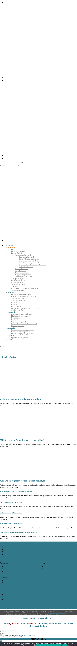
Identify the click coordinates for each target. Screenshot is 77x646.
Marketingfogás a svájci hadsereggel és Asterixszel (16, 491)
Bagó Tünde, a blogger (10, 548)
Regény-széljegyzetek (18, 322)
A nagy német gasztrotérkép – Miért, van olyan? (23, 481)
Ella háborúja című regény (20, 316)
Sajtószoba (11, 328)
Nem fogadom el (47, 645)
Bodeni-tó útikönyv (9, 591)
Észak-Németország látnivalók (29, 261)
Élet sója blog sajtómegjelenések (22, 334)
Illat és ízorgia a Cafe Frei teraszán (11, 502)
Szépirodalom (12, 312)
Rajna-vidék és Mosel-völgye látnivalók (32, 265)
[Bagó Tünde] (40, 77)
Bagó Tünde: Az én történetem (13, 546)
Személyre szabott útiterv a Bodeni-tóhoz (16, 593)
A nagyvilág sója (17, 279)
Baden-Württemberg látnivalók (29, 259)
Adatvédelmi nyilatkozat (11, 599)
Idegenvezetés (20, 300)
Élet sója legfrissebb (18, 251)
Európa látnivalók (17, 253)
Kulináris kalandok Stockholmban (11, 523)
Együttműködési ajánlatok (20, 338)
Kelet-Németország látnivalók (29, 263)
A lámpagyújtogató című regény (22, 314)
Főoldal (10, 245)
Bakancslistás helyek (18, 281)
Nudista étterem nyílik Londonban (11, 513)
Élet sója (10, 249)
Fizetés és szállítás (9, 598)
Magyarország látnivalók (23, 275)
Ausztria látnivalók (21, 269)
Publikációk (15, 320)
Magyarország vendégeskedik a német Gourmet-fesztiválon (18, 532)
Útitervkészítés (20, 298)
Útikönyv (14, 302)
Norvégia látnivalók (22, 273)
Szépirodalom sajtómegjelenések (22, 330)
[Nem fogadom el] (68, 645)
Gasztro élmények (17, 282)
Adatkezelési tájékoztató (59, 645)
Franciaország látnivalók (23, 277)
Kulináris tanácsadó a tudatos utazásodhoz (20, 399)
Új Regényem (12, 247)
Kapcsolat (11, 336)
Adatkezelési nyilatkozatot (26, 635)
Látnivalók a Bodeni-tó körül (21, 294)
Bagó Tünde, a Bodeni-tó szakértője (14, 549)
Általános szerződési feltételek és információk (17, 596)
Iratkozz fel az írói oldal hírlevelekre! (24, 324)
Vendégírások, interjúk (19, 284)
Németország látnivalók (23, 255)
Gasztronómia (16, 306)
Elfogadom (38, 645)
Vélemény (14, 286)
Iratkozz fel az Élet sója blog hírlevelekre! (25, 288)
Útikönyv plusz (16, 304)
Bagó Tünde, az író (9, 551)
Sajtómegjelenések (17, 290)
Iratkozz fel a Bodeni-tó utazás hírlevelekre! (26, 308)
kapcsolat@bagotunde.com (57, 613)
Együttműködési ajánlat (11, 554)
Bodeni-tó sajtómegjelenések (21, 332)
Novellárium (15, 318)
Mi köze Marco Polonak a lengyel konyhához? (22, 440)
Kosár (10, 340)
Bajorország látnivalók (26, 257)
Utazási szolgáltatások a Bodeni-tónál (24, 296)
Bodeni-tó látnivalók (26, 267)
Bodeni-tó (11, 292)
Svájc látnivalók (20, 271)
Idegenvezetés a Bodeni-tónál (12, 594)
